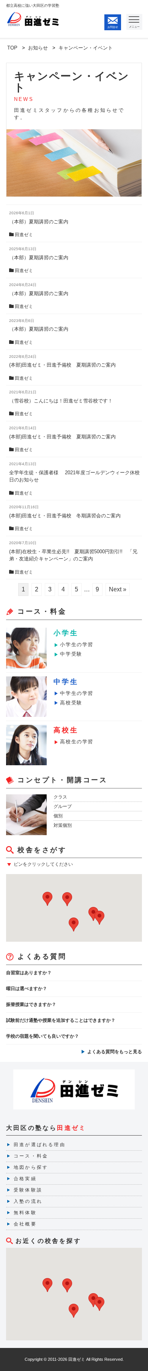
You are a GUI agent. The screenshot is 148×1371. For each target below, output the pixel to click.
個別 (58, 816)
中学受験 (71, 654)
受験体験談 (28, 1190)
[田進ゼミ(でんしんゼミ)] (33, 15)
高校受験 (71, 703)
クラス (60, 797)
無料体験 (25, 1212)
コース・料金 (31, 1156)
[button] (74, 925)
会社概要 (25, 1224)
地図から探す (31, 1167)
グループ (63, 806)
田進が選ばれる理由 (40, 1144)
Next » (117, 589)
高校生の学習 (76, 741)
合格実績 (25, 1178)
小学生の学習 (76, 644)
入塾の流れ (28, 1201)
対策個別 (63, 825)
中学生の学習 (76, 693)
